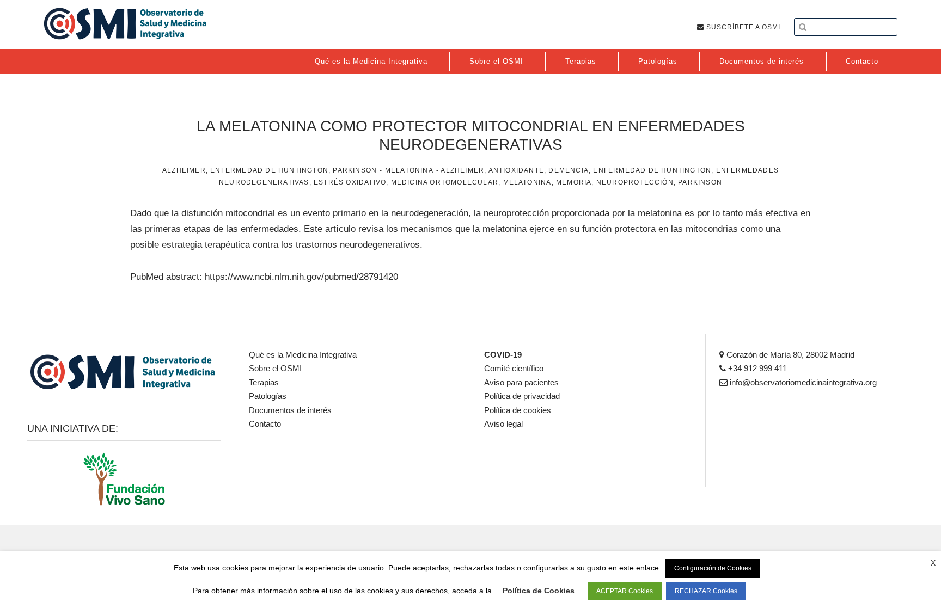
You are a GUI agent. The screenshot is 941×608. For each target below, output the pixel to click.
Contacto (265, 423)
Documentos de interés (290, 410)
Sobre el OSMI (275, 368)
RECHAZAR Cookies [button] (706, 591)
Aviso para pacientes (521, 382)
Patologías (267, 396)
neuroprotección (635, 182)
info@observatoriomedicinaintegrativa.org (802, 382)
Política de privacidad (522, 396)
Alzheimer (184, 170)
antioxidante (516, 170)
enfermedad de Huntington (652, 170)
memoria (573, 182)
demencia (568, 170)
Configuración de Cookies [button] (712, 568)
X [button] (933, 562)
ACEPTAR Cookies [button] (624, 591)
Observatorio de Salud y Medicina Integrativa (125, 23)
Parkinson (355, 170)
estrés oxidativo (350, 182)
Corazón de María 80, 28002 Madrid (789, 354)
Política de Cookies (539, 590)
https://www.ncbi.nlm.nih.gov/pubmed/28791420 (301, 277)
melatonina (527, 182)
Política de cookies (517, 410)
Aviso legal (503, 423)
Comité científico (513, 368)
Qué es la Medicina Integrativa (303, 354)
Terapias (264, 382)
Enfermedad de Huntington (269, 170)
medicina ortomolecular (444, 182)
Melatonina (409, 170)
